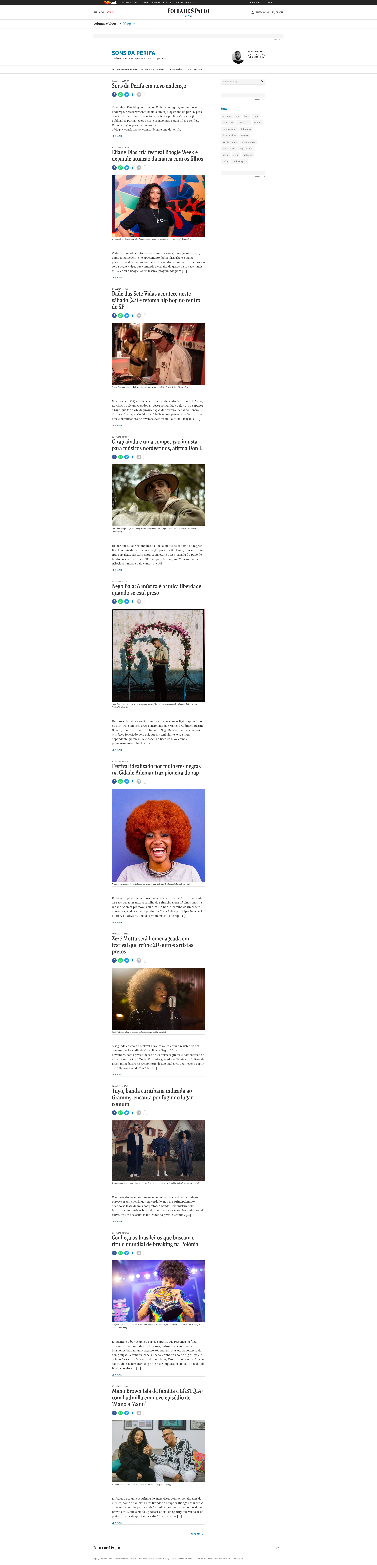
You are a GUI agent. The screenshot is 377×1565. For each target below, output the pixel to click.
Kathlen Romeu (230, 141)
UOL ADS (189, 2)
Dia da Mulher (229, 135)
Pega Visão (176, 69)
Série (235, 154)
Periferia (227, 116)
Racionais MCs (229, 129)
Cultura (257, 122)
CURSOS (167, 2)
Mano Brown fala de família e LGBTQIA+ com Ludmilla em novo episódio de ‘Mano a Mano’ (158, 1397)
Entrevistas (147, 69)
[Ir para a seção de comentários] (139, 94)
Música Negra (248, 141)
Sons (188, 69)
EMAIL (270, 2)
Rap (237, 116)
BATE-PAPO (255, 2)
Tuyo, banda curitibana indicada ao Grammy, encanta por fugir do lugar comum (152, 1097)
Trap (256, 116)
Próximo (196, 1534)
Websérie (247, 154)
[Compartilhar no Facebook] (114, 94)
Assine (110, 12)
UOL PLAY (178, 2)
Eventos (162, 69)
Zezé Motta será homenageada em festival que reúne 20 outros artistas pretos (152, 945)
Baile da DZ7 (243, 122)
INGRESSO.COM (129, 2)
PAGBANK (156, 2)
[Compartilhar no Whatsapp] (120, 94)
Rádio (225, 161)
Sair (267, 12)
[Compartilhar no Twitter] (126, 94)
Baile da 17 (228, 122)
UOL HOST (144, 2)
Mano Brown (229, 148)
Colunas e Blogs (105, 24)
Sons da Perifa (133, 53)
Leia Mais (117, 136)
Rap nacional (246, 148)
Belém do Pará (240, 161)
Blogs (127, 24)
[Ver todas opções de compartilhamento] (132, 94)
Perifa (225, 154)
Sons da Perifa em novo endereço (149, 86)
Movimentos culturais (124, 69)
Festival (244, 135)
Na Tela (198, 69)
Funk (246, 116)
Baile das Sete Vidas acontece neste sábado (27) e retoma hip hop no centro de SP (156, 300)
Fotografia (246, 129)
